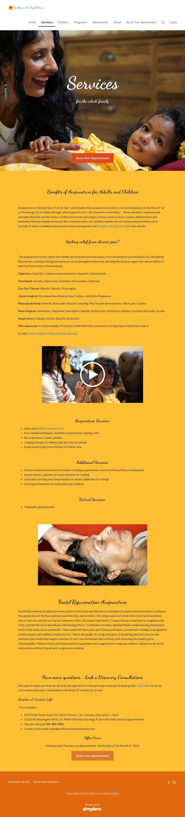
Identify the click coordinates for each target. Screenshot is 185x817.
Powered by (54, 806)
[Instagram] (174, 782)
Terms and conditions (46, 781)
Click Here (143, 685)
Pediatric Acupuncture (111, 226)
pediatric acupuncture (50, 428)
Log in (173, 22)
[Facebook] (169, 782)
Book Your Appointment (92, 158)
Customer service (19, 781)
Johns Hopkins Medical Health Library (52, 333)
